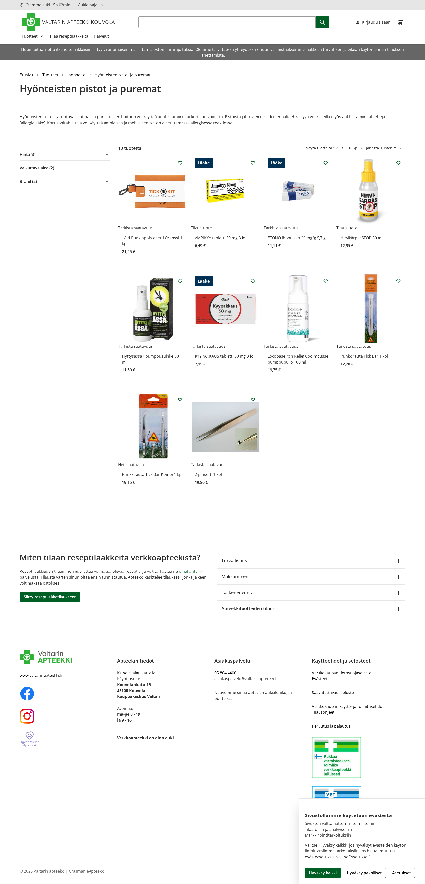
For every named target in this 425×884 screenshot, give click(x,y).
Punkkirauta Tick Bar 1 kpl (364, 356)
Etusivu (26, 75)
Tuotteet (30, 36)
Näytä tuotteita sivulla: (326, 148)
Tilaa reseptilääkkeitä (68, 36)
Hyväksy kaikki (323, 873)
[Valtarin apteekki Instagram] (66, 716)
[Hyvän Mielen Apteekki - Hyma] (66, 739)
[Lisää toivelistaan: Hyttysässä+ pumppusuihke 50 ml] (180, 281)
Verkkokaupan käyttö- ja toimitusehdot (348, 706)
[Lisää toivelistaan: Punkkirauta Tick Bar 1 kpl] (398, 281)
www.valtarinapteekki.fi (41, 675)
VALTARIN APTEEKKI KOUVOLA (78, 22)
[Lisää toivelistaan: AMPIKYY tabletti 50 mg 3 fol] (253, 163)
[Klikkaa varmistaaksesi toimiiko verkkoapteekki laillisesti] (358, 757)
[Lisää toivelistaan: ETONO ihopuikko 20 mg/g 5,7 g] (326, 163)
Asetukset (401, 873)
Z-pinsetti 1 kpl (208, 474)
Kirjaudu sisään (376, 22)
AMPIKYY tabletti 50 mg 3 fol (220, 238)
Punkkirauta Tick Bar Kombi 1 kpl (152, 474)
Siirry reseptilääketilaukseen (50, 597)
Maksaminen (234, 576)
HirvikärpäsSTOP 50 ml (361, 238)
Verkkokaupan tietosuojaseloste (341, 673)
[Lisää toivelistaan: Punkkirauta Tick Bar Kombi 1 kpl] (180, 399)
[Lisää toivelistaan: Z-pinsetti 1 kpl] (253, 399)
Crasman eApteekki (87, 871)
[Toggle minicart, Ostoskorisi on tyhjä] (400, 22)
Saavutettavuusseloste (333, 692)
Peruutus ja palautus (331, 726)
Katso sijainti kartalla (136, 673)
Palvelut (101, 36)
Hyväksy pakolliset (364, 873)
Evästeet (320, 678)
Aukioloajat (88, 5)
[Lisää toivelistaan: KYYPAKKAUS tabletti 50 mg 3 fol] (253, 281)
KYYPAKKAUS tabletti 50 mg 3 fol (225, 356)
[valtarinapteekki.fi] (66, 657)
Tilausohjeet (323, 712)
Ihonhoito (76, 75)
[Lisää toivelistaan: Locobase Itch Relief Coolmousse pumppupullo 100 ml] (326, 281)
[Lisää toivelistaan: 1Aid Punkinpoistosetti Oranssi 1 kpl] (180, 163)
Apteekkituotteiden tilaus (248, 608)
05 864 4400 (225, 673)
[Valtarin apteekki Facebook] (66, 693)
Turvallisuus (234, 560)
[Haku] (322, 22)
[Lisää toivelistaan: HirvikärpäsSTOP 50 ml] (398, 163)
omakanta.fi (190, 571)
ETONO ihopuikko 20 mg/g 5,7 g (297, 238)
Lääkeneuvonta (237, 592)
